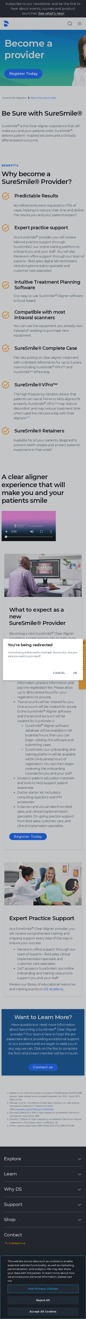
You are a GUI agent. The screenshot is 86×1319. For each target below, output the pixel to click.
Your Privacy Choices (43, 1288)
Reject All (43, 1300)
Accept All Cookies (43, 1311)
